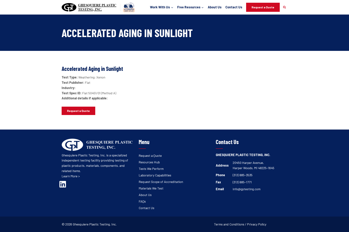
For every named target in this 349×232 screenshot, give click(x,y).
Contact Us (233, 7)
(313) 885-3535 (242, 175)
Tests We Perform (151, 169)
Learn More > (71, 176)
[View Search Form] (284, 7)
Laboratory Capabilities (155, 175)
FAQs (142, 201)
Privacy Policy (256, 224)
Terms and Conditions (229, 224)
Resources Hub (149, 162)
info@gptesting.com (246, 189)
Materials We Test (151, 188)
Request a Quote (263, 7)
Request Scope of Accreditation (161, 182)
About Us (215, 7)
